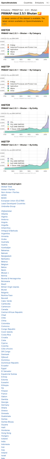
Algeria (4, 216)
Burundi (4, 298)
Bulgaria (4, 292)
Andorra (4, 219)
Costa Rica (6, 334)
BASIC (4, 198)
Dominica (5, 360)
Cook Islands (7, 332)
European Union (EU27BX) (12, 201)
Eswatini (5, 382)
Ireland (4, 453)
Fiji (2, 388)
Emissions (39, 3)
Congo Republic (8, 329)
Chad (3, 315)
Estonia (4, 379)
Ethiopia (4, 385)
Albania (4, 214)
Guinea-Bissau (7, 422)
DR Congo (5, 351)
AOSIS (4, 195)
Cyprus (4, 343)
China (3, 320)
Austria (4, 245)
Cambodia (5, 304)
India (3, 441)
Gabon (4, 396)
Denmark (5, 354)
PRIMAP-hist (17, 10)
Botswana (5, 281)
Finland (4, 391)
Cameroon (5, 306)
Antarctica (5, 228)
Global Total (6, 186)
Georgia (4, 402)
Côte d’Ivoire (7, 349)
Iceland (4, 438)
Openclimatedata (9, 3)
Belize (4, 267)
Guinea (4, 419)
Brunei (4, 290)
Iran (3, 447)
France (4, 393)
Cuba (3, 340)
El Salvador (6, 371)
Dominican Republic (10, 363)
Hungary (5, 436)
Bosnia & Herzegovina (11, 278)
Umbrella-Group (8, 206)
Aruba (4, 239)
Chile (3, 318)
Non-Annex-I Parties (10, 192)
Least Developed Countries (13, 203)
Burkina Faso (7, 295)
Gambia (4, 399)
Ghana (4, 408)
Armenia (4, 236)
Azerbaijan (6, 247)
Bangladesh (6, 256)
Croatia (4, 337)
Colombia (5, 323)
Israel (3, 455)
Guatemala (6, 416)
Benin (3, 270)
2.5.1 (27, 10)
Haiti (3, 427)
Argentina (5, 233)
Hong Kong (6, 433)
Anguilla (4, 225)
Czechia (4, 346)
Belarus (4, 261)
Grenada (5, 413)
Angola (4, 222)
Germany (5, 405)
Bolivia (4, 275)
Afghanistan (6, 211)
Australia (5, 242)
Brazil (3, 284)
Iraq (3, 450)
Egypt (4, 368)
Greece (4, 410)
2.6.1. (4, 24)
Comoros (5, 326)
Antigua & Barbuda (9, 231)
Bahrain (4, 253)
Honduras (5, 430)
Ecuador (5, 365)
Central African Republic (12, 312)
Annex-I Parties (8, 189)
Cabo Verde (6, 301)
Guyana (4, 424)
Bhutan (34, 10)
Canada (4, 309)
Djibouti (4, 357)
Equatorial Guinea (9, 374)
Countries (28, 3)
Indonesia (5, 444)
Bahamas (5, 250)
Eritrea (4, 377)
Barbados (5, 259)
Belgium (4, 264)
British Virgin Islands (10, 287)
